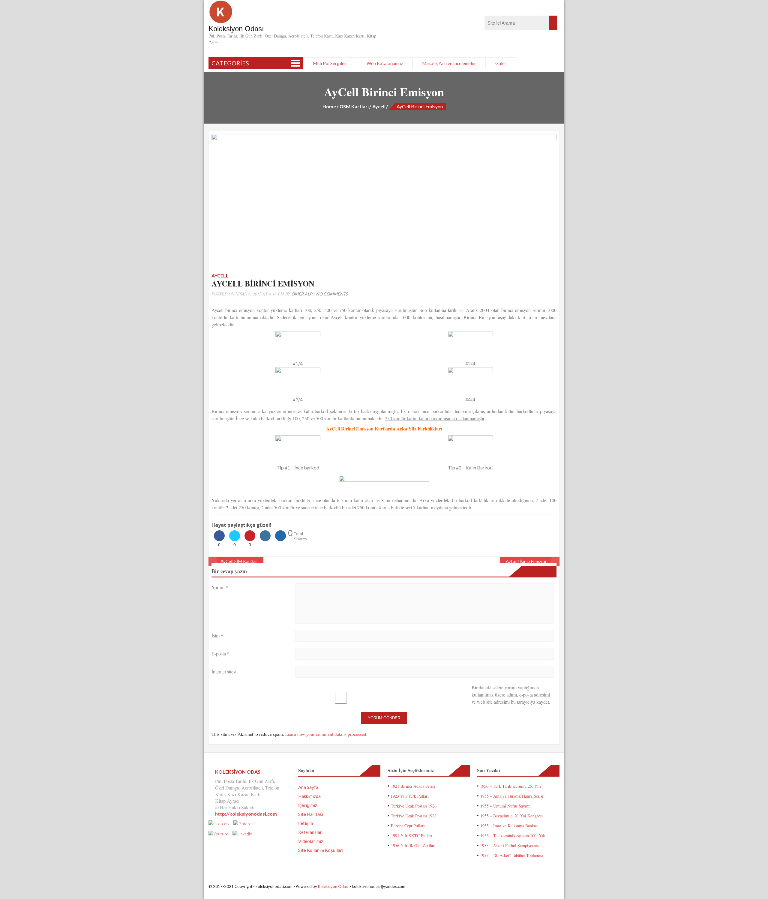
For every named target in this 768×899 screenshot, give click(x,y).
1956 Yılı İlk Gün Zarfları (413, 845)
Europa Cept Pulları (408, 826)
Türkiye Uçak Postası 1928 (413, 816)
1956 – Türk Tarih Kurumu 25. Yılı (510, 786)
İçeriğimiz (307, 805)
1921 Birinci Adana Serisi (413, 786)
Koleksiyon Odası (333, 886)
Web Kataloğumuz (385, 63)
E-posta (221, 653)
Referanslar (310, 832)
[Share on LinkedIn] (265, 539)
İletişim (305, 823)
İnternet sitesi (224, 671)
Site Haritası (310, 814)
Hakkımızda (309, 796)
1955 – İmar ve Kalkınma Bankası (509, 826)
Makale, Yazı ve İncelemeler (449, 63)
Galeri (501, 63)
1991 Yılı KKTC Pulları (411, 835)
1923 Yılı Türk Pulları (410, 796)
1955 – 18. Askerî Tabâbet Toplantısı (511, 855)
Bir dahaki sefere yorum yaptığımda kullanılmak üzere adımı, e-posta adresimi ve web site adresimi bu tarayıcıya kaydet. (511, 694)
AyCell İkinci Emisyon (527, 561)
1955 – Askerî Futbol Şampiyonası (509, 845)
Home (329, 106)
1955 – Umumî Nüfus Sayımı (505, 806)
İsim (217, 635)
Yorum (220, 587)
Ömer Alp (301, 293)
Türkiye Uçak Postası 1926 (413, 806)
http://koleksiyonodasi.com (246, 814)
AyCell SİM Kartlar (238, 561)
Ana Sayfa (308, 787)
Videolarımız (310, 841)
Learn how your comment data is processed (325, 734)
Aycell (379, 106)
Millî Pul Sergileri (330, 63)
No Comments (332, 293)
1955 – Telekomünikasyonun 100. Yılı (512, 835)
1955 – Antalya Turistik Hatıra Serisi (511, 796)
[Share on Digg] (280, 539)
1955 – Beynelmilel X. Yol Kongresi (511, 816)
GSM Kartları (354, 106)
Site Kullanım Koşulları (320, 850)
